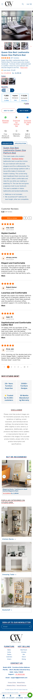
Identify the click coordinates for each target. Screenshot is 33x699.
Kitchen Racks (8, 539)
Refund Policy (21, 682)
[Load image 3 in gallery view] (24, 46)
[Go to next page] (28, 367)
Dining (24, 659)
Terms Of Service (21, 685)
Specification (20, 143)
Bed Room (24, 650)
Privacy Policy (12, 682)
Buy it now (24, 110)
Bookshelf (6, 610)
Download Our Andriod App (16, 123)
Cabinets (9, 656)
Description (7, 143)
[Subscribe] (29, 626)
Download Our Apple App (27, 122)
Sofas (9, 652)
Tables (9, 654)
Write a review (12, 218)
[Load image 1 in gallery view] (8, 46)
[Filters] (25, 218)
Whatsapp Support (5, 121)
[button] (2, 4)
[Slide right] (31, 46)
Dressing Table (8, 574)
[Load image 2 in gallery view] (16, 46)
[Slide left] (2, 46)
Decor (24, 656)
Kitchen (23, 652)
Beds (9, 650)
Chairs (9, 659)
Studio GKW (13, 689)
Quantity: (4, 87)
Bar (24, 654)
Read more (23, 67)
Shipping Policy (11, 685)
